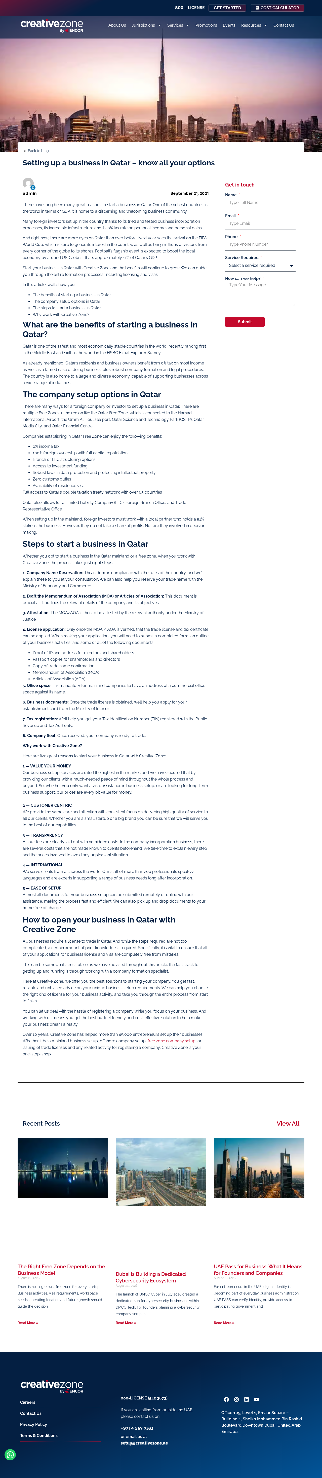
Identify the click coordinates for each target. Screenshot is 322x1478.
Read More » (28, 1323)
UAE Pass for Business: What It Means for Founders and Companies (258, 1270)
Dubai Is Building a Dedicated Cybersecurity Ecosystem (151, 1277)
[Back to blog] (25, 151)
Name (231, 195)
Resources (251, 25)
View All (288, 1123)
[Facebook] (226, 1399)
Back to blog (38, 151)
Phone (232, 237)
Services (175, 25)
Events (229, 25)
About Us (117, 25)
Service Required (242, 258)
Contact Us (283, 25)
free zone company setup (171, 1041)
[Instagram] (236, 1399)
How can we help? (243, 279)
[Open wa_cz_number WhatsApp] (10, 1454)
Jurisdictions (143, 25)
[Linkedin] (32, 187)
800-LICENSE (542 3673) (144, 1398)
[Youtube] (257, 1399)
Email (231, 216)
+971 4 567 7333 (137, 1428)
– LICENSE (190, 7)
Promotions (206, 25)
